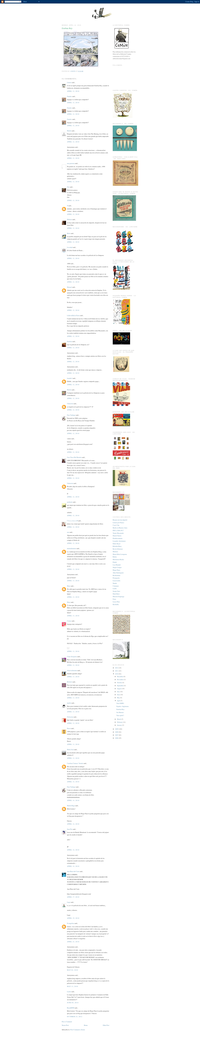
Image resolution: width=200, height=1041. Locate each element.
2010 (117, 674)
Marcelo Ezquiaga (118, 596)
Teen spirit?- (120, 715)
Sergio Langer (117, 567)
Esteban (69, 341)
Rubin (115, 557)
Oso (68, 187)
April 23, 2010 (73, 942)
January (119, 725)
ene (68, 532)
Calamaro (116, 586)
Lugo (68, 902)
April (119, 701)
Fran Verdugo (71, 415)
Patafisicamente (117, 538)
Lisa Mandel (117, 565)
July (118, 692)
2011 (117, 671)
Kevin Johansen (118, 549)
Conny (69, 621)
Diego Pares (116, 570)
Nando (115, 583)
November (120, 679)
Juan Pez (69, 829)
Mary (68, 586)
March (119, 719)
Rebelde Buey (117, 546)
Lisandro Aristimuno (119, 541)
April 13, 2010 (73, 569)
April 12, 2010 (73, 91)
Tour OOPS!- (120, 703)
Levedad (69, 247)
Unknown (70, 403)
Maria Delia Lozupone (120, 554)
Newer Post (65, 1025)
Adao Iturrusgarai (118, 573)
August (119, 688)
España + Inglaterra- (122, 706)
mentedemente (71, 548)
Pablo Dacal (116, 544)
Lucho (69, 991)
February (120, 722)
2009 (117, 729)
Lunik (115, 588)
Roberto (69, 682)
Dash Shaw (116, 594)
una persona (71, 163)
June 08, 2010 (72, 1003)
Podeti (115, 562)
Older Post (106, 1025)
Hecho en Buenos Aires (120, 528)
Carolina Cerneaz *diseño (75, 763)
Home (86, 1025)
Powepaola (116, 578)
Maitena (115, 552)
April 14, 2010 (73, 782)
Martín (69, 131)
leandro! (69, 378)
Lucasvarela (116, 581)
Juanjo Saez (116, 591)
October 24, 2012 (74, 1016)
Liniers (69, 82)
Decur (69, 728)
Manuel (69, 287)
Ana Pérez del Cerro (73, 871)
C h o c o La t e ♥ (72, 521)
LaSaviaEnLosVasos (73, 315)
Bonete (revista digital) (120, 520)
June (118, 695)
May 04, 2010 (72, 970)
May (118, 698)
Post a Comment (67, 1022)
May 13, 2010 (72, 986)
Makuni (69, 219)
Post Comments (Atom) (77, 1030)
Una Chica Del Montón (74, 457)
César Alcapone (72, 656)
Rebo (68, 233)
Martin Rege (71, 806)
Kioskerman (116, 575)
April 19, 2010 (73, 918)
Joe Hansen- (120, 712)
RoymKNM (70, 1008)
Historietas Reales (118, 559)
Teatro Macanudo (118, 533)
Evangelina (70, 923)
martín (69, 703)
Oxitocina (70, 717)
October (119, 682)
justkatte (69, 502)
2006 (117, 738)
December (120, 676)
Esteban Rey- (120, 709)
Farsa (114, 599)
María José (70, 749)
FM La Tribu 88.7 (118, 530)
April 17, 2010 (73, 897)
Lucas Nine (116, 602)
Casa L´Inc (116, 525)
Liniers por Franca (118, 522)
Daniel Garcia (117, 536)
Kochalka (116, 604)
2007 (117, 735)
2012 (117, 668)
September (120, 685)
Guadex (69, 96)
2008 (117, 732)
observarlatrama (72, 670)
